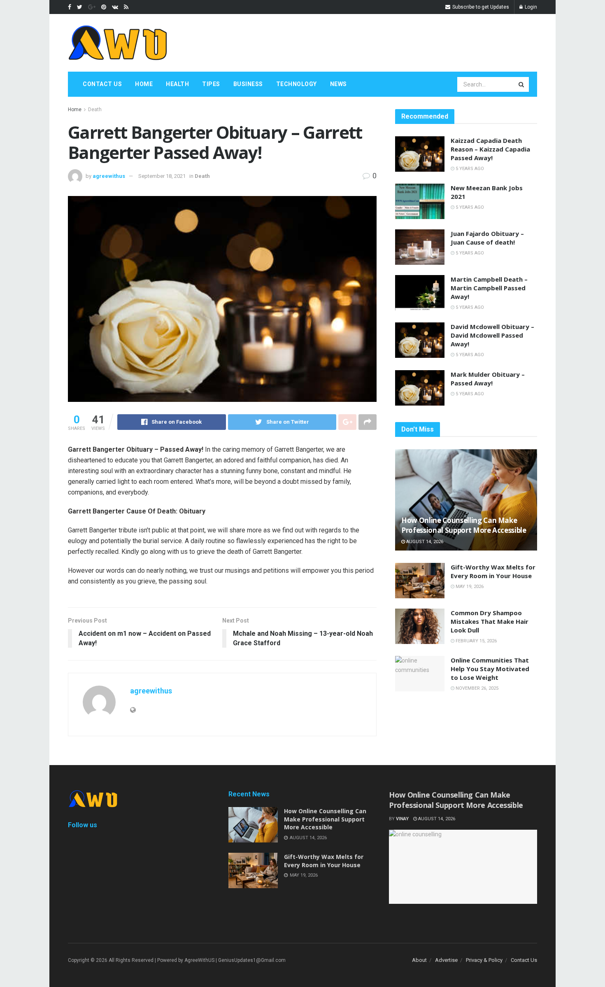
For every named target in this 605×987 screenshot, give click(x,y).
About (419, 960)
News (338, 84)
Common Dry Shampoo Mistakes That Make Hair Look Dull (489, 621)
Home (144, 84)
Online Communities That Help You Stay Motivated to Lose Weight (490, 668)
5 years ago (469, 168)
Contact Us (102, 84)
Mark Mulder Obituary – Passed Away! (488, 378)
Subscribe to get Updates (480, 7)
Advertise (446, 960)
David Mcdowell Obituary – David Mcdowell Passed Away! (492, 335)
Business (248, 84)
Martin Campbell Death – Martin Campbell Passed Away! (489, 288)
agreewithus (109, 176)
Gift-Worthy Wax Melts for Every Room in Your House (493, 571)
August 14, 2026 (424, 541)
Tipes (211, 84)
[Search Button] (521, 84)
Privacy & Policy (484, 960)
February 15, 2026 (475, 641)
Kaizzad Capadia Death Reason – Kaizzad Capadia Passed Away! (490, 149)
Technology (296, 84)
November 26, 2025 (476, 688)
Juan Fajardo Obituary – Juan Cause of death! (487, 237)
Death (95, 109)
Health (177, 84)
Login (530, 7)
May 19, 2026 (469, 586)
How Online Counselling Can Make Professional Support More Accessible (463, 525)
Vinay (402, 818)
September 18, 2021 (162, 176)
